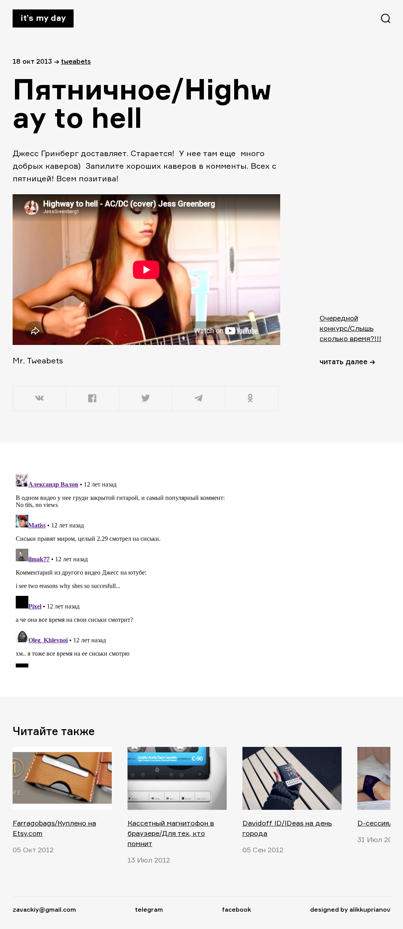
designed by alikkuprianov (350, 909)
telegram (149, 909)
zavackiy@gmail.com (44, 909)
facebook (236, 909)
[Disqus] (146, 569)
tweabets (76, 61)
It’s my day (43, 18)
